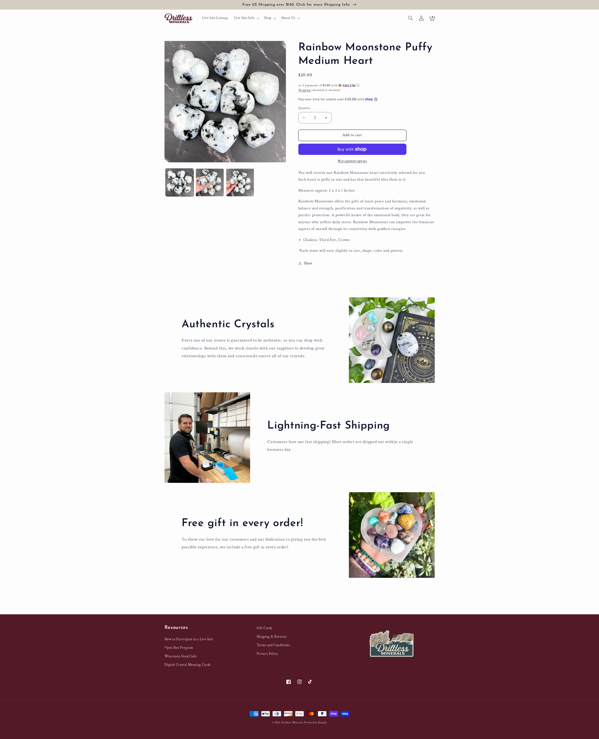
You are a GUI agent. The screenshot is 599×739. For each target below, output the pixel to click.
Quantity (304, 108)
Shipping (304, 90)
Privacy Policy (267, 654)
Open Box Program (178, 647)
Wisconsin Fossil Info (180, 656)
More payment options (352, 161)
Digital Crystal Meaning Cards (187, 665)
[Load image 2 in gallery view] (210, 183)
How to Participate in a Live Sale (188, 639)
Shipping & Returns (271, 636)
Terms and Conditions (273, 645)
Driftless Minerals (292, 722)
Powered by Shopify (315, 722)
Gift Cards (264, 628)
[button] (246, 18)
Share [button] (308, 263)
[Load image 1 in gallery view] (180, 183)
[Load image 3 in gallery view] (240, 183)
